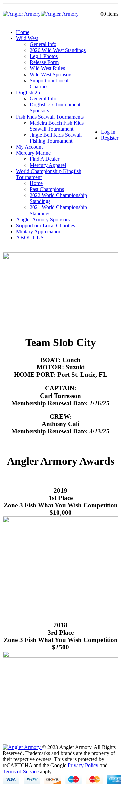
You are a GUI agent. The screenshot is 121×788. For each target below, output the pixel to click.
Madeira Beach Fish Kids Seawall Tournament (57, 126)
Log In (108, 132)
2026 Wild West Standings (58, 50)
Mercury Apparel (48, 165)
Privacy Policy (83, 765)
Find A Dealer (44, 159)
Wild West (27, 38)
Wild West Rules (47, 68)
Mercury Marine (33, 153)
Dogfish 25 (28, 92)
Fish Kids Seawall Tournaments (50, 117)
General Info (43, 44)
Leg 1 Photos (44, 56)
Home (22, 32)
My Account (29, 147)
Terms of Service (21, 771)
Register (109, 138)
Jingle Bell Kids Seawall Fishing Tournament (56, 138)
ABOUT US (30, 237)
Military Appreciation (39, 231)
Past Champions (47, 189)
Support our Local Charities (45, 225)
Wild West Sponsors (51, 74)
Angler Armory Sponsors (43, 219)
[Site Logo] (41, 14)
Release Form (44, 62)
